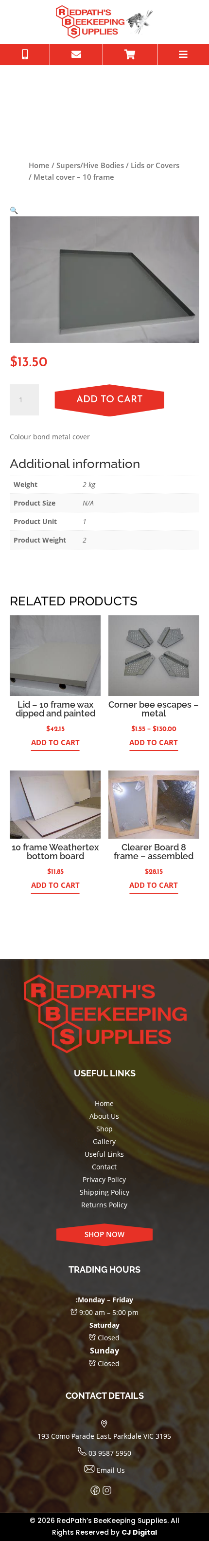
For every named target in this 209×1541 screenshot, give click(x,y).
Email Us (110, 1470)
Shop (104, 1128)
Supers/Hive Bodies (90, 165)
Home (39, 165)
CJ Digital (139, 1532)
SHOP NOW (104, 1234)
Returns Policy (104, 1204)
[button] (14, 210)
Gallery (104, 1141)
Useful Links (104, 1154)
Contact (104, 1166)
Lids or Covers (155, 165)
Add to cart (109, 400)
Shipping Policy (104, 1192)
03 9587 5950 (109, 1453)
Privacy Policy (104, 1179)
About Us (104, 1116)
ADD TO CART (55, 742)
